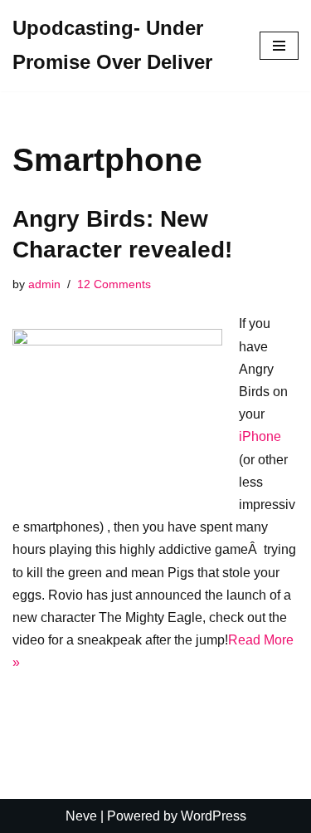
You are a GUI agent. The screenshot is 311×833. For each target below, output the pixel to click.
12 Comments (114, 284)
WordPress (213, 816)
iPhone (260, 436)
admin (44, 284)
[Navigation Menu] (279, 46)
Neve (81, 816)
